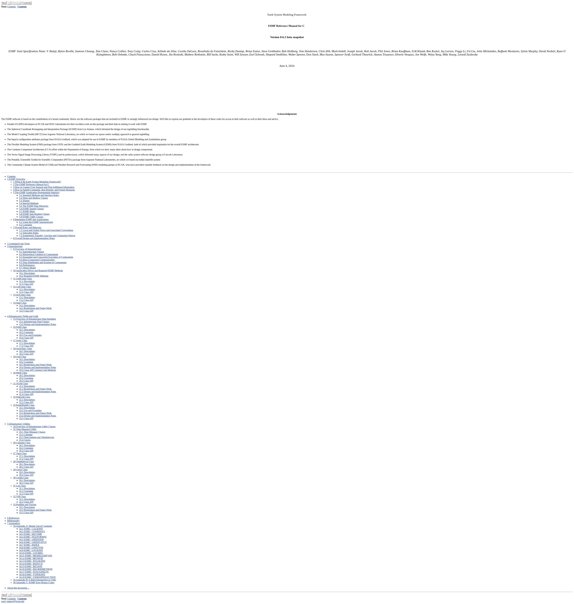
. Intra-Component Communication (37, 260)
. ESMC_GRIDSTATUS (32, 542)
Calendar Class (21, 442)
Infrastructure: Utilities (18, 424)
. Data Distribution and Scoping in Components (42, 262)
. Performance (27, 265)
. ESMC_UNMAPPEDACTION (37, 577)
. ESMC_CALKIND (31, 528)
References (13, 518)
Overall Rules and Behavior (27, 227)
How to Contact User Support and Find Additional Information (43, 187)
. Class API (26, 284)
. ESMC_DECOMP (30, 534)
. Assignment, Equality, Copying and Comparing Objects (47, 235)
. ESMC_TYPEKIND (32, 574)
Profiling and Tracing (24, 504)
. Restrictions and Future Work (35, 308)
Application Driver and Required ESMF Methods (38, 270)
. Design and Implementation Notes (37, 324)
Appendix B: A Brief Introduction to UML (34, 580)
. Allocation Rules (28, 233)
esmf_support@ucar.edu (12, 601)
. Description (27, 273)
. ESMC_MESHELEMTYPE (35, 555)
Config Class (20, 477)
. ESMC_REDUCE (31, 563)
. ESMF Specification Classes (34, 214)
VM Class (19, 496)
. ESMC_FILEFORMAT (33, 537)
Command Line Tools (18, 243)
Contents (11, 6)
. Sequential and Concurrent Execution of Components (46, 257)
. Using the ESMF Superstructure (36, 222)
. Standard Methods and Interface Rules (39, 195)
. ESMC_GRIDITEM (31, 539)
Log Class (19, 485)
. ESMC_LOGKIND (31, 550)
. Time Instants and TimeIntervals (36, 437)
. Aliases (24, 200)
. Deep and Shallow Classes (33, 198)
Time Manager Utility (24, 429)
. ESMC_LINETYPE (31, 547)
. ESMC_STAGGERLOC (34, 572)
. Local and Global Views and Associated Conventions (46, 230)
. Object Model (27, 268)
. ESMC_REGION (30, 566)
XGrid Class (20, 383)
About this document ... (18, 588)
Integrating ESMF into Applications (31, 219)
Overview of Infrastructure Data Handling (34, 319)
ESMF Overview (16, 179)
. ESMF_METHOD (31, 558)
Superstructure (15, 246)
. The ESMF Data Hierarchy (33, 206)
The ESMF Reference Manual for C (31, 184)
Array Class (20, 340)
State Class (19, 303)
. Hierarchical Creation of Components (38, 254)
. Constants (25, 225)
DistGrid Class (21, 397)
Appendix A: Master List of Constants (32, 526)
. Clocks (24, 440)
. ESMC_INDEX (29, 545)
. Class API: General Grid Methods (37, 370)
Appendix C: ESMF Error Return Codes (33, 582)
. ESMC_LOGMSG (31, 553)
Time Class (20, 453)
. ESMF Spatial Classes (31, 208)
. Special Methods (28, 203)
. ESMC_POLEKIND (32, 561)
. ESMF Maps (27, 211)
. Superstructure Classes (31, 251)
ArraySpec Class (22, 348)
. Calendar (25, 434)
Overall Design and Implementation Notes (34, 238)
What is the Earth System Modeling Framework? (37, 182)
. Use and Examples (30, 335)
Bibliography (13, 520)
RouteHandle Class (23, 405)
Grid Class (19, 356)
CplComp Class (22, 286)
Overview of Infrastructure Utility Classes (34, 426)
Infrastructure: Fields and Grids (22, 316)
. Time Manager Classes (32, 432)
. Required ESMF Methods (33, 276)
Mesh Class (20, 372)
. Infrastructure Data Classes (34, 321)
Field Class (20, 327)
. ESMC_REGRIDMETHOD (35, 569)
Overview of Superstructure (27, 249)
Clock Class (20, 469)
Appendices (13, 523)
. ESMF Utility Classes (31, 216)
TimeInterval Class (23, 461)
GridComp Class (22, 278)
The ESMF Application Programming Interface (36, 192)
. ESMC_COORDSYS (32, 531)
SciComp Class (22, 294)
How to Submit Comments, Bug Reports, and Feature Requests (44, 190)
